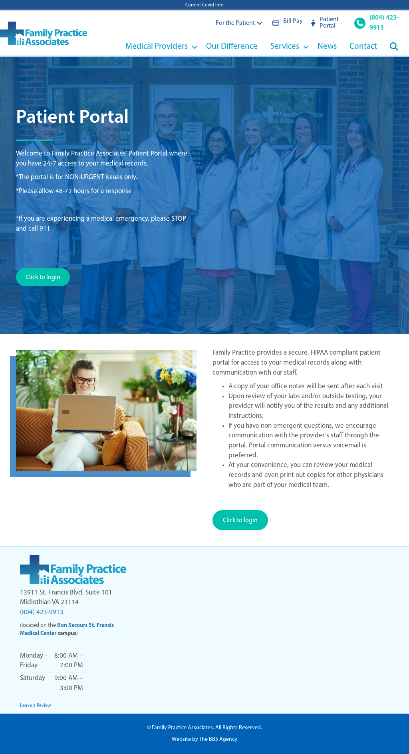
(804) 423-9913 (42, 612)
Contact (363, 46)
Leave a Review (35, 705)
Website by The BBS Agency (204, 739)
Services (284, 46)
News (327, 46)
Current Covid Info (204, 5)
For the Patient (235, 23)
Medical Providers (156, 46)
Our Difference (232, 46)
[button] (259, 23)
